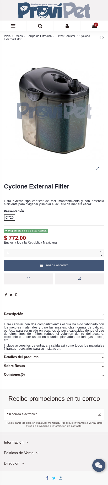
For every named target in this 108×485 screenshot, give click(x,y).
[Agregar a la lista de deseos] (28, 278)
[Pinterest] (16, 295)
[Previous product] (101, 37)
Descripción (13, 314)
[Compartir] (6, 295)
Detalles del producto (21, 357)
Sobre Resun (14, 366)
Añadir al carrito (57, 265)
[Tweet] (10, 295)
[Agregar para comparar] (79, 278)
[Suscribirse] (99, 414)
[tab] (54, 315)
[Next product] (103, 37)
